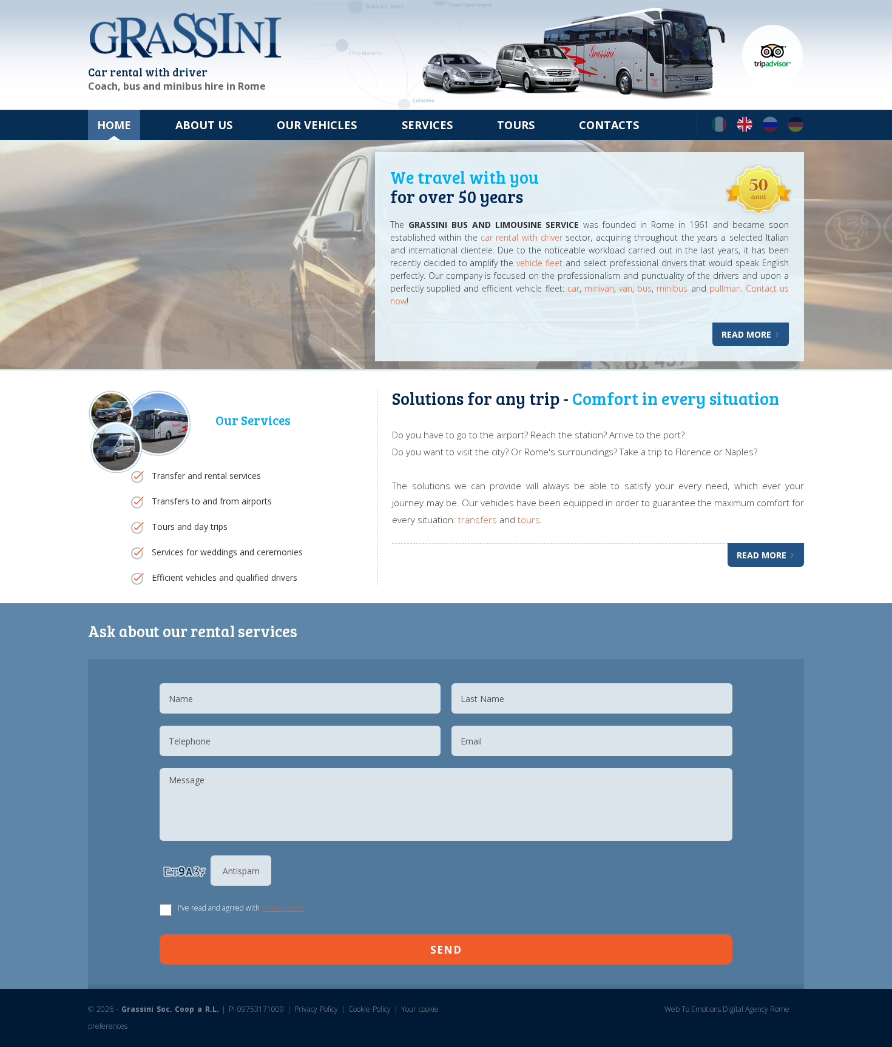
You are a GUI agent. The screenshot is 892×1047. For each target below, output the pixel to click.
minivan (599, 288)
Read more (747, 334)
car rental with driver (523, 237)
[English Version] (744, 129)
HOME (114, 125)
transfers (477, 519)
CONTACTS (609, 125)
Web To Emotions (692, 1009)
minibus (674, 288)
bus (644, 288)
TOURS (516, 125)
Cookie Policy (371, 1009)
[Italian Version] (719, 129)
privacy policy (283, 908)
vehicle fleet (539, 263)
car (573, 288)
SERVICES (427, 125)
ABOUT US (203, 125)
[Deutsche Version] (795, 129)
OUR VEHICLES (317, 125)
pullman (725, 288)
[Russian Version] (770, 129)
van (625, 288)
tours (529, 519)
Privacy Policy (316, 1009)
